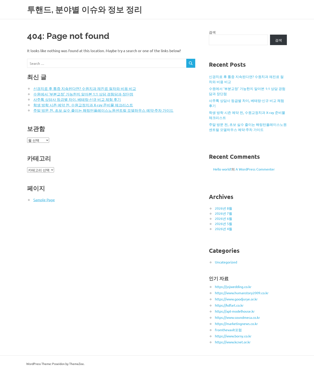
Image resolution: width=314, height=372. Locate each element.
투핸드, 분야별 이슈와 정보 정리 (84, 9)
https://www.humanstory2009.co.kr (242, 293)
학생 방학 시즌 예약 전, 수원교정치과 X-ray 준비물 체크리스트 (83, 105)
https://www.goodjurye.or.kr (236, 299)
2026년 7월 (223, 213)
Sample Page (44, 199)
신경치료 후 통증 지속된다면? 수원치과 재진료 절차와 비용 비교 (84, 88)
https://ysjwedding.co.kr (233, 286)
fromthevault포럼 (228, 330)
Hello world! (222, 169)
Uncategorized (226, 262)
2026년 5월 (223, 223)
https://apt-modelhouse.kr (235, 311)
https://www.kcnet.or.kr (233, 342)
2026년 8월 (223, 208)
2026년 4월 (223, 228)
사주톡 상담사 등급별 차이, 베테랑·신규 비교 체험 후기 (77, 99)
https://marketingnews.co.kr (236, 323)
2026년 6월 (223, 218)
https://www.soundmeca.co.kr (237, 317)
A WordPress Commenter (255, 169)
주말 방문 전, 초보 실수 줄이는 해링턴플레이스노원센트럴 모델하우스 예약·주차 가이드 (103, 110)
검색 (212, 32)
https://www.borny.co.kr (233, 336)
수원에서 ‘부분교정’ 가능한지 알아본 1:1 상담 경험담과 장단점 (83, 94)
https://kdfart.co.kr (229, 305)
